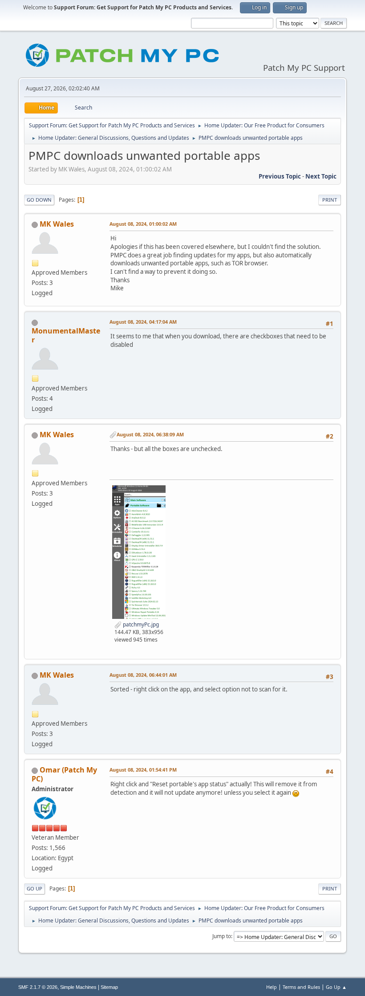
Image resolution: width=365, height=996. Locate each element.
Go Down (39, 199)
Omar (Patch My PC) (64, 774)
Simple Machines (78, 987)
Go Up (34, 888)
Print (329, 199)
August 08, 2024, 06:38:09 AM (150, 434)
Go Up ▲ (336, 987)
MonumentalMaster (66, 335)
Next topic (321, 176)
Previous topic (280, 176)
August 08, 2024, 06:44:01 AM (143, 674)
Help (271, 987)
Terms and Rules (301, 987)
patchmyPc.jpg (140, 624)
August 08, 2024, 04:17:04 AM (143, 321)
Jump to (221, 936)
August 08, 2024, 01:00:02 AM (143, 223)
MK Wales (57, 224)
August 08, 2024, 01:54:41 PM (143, 769)
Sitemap (109, 987)
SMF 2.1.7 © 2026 (37, 987)
